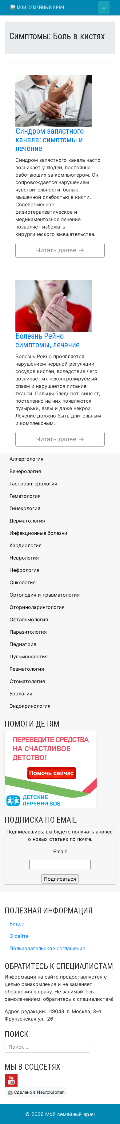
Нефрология (24, 570)
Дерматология (27, 521)
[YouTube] (11, 1080)
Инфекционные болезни (38, 533)
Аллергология (26, 459)
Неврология (24, 558)
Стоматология (27, 681)
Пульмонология (29, 656)
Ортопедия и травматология (45, 595)
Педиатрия (23, 644)
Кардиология (26, 545)
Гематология (25, 496)
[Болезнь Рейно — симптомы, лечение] (53, 305)
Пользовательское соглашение (47, 948)
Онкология (23, 582)
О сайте (19, 936)
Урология (21, 693)
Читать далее (60, 250)
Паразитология (28, 632)
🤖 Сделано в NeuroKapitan (36, 1092)
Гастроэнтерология (33, 483)
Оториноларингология (37, 607)
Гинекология (25, 508)
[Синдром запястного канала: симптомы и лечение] (53, 100)
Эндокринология (30, 706)
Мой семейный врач (39, 7)
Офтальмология (29, 619)
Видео (17, 924)
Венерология (25, 471)
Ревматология (27, 669)
